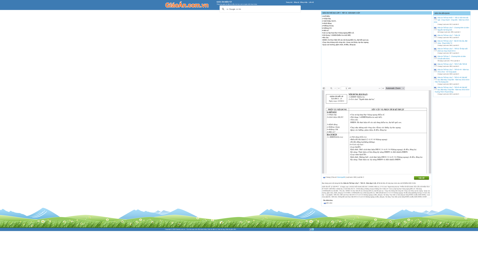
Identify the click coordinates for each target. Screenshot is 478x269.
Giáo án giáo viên (230, 229)
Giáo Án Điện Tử (224, 2)
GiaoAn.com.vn (180, 229)
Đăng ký (296, 2)
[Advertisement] (376, 67)
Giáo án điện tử (212, 229)
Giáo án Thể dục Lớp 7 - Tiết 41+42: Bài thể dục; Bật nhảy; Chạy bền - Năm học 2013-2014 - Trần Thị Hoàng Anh (451, 80)
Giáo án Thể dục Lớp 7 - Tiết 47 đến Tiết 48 (452, 64)
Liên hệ (311, 2)
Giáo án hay (221, 229)
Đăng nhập (303, 2)
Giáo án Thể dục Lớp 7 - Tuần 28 (449, 35)
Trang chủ (289, 2)
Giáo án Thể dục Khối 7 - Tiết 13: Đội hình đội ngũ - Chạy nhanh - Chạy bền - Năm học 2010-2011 (451, 20)
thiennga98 (341, 177)
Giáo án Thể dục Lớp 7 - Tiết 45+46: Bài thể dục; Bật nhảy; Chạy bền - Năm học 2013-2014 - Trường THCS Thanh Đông (451, 90)
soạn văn (194, 229)
